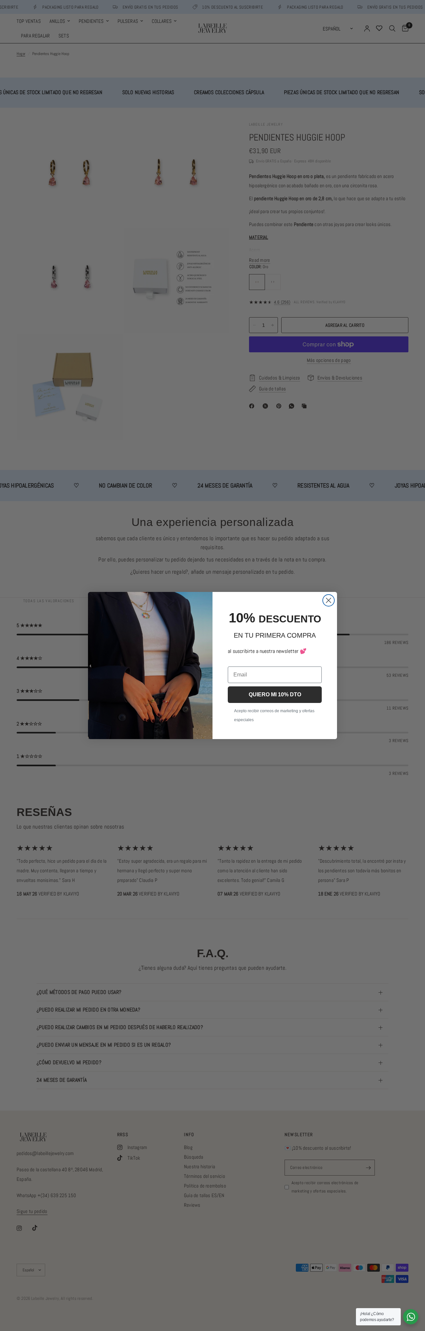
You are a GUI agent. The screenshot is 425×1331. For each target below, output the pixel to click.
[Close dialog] (328, 600)
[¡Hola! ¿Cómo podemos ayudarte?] (410, 1316)
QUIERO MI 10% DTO (275, 694)
